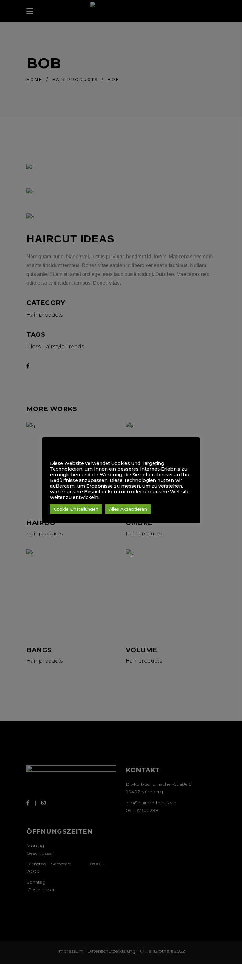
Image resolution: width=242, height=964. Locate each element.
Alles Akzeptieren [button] (128, 508)
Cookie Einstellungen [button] (76, 508)
